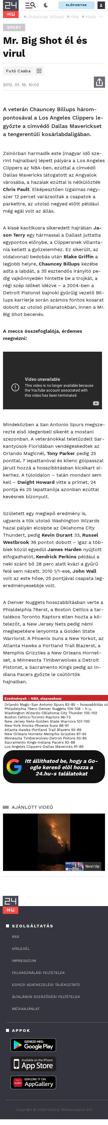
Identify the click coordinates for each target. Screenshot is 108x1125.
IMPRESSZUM (24, 961)
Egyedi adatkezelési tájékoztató (46, 985)
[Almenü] (30, 5)
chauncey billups (46, 16)
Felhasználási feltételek (38, 973)
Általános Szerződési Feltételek (46, 997)
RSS (15, 937)
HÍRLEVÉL (21, 949)
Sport (14, 27)
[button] (100, 16)
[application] (54, 842)
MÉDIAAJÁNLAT (26, 1009)
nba (75, 16)
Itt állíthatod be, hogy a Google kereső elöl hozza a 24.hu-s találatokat (61, 767)
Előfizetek (76, 5)
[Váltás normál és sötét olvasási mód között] (46, 5)
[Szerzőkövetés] (39, 70)
